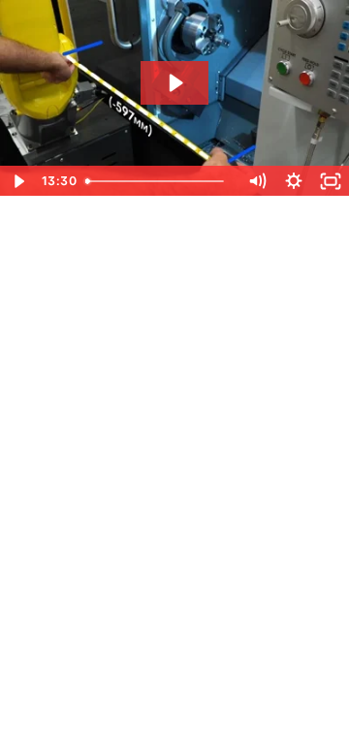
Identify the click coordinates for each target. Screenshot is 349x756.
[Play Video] (18, 181)
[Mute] (256, 181)
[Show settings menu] (293, 181)
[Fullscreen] (330, 181)
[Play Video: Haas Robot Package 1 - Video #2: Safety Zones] (174, 83)
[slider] (158, 181)
